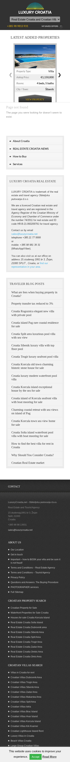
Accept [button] (35, 756)
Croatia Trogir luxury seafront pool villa (34, 356)
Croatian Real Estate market (27, 462)
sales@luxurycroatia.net (24, 234)
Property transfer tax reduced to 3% (32, 303)
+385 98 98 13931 (17, 524)
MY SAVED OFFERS (52, 26)
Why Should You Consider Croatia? (32, 455)
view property (35, 99)
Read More (49, 756)
